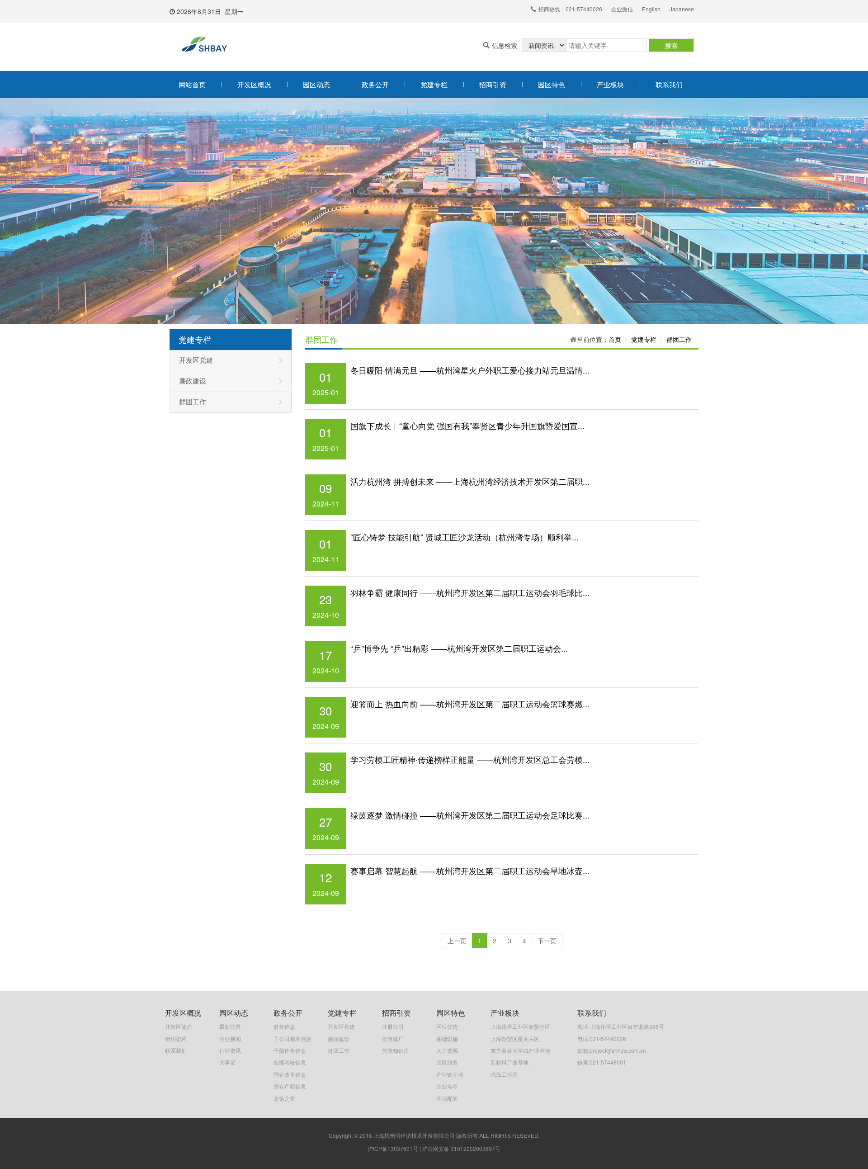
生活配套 (447, 1098)
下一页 (547, 940)
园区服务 (447, 1062)
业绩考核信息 (290, 1062)
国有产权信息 (290, 1086)
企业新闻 (230, 1038)
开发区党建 (196, 360)
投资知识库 (395, 1050)
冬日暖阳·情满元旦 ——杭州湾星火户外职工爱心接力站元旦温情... (470, 370)
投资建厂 (393, 1038)
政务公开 (375, 84)
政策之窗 (284, 1098)
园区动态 (316, 84)
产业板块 (610, 84)
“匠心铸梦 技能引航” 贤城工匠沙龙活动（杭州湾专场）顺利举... (464, 537)
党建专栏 (434, 84)
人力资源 (447, 1050)
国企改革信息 (290, 1074)
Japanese (682, 9)
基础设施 (447, 1038)
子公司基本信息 (292, 1038)
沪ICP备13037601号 (393, 1148)
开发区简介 (178, 1026)
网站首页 (192, 84)
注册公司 (393, 1026)
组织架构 (176, 1038)
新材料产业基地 (509, 1062)
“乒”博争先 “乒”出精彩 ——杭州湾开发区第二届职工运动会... (459, 648)
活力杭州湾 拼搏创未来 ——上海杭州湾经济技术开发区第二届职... (470, 481)
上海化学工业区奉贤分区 (520, 1026)
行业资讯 (230, 1050)
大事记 (227, 1062)
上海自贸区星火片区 (515, 1038)
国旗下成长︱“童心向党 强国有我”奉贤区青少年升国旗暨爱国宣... (467, 425)
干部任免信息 (290, 1050)
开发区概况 (254, 84)
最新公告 (230, 1026)
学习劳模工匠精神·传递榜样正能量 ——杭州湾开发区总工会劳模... (470, 759)
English (651, 9)
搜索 (671, 45)
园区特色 (551, 84)
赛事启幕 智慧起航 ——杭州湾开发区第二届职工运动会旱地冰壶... (470, 870)
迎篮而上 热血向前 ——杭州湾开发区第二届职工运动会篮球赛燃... (470, 704)
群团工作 (192, 402)
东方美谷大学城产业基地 (520, 1050)
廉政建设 (192, 381)
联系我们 (669, 84)
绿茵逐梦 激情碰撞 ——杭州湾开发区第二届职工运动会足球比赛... (470, 815)
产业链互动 (449, 1074)
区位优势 (447, 1026)
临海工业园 (504, 1074)
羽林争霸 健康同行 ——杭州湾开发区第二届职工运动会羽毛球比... (470, 592)
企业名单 (447, 1086)
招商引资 (492, 84)
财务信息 (284, 1026)
